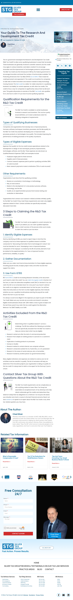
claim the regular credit (35, 280)
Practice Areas (27, 569)
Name (5, 498)
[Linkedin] (68, 595)
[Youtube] (63, 595)
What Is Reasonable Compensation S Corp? (10, 457)
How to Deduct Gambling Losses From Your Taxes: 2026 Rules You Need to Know (63, 106)
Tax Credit (38, 91)
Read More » (7, 461)
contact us (9, 399)
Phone (5, 504)
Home (36, 562)
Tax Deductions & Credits (17, 29)
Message (6, 517)
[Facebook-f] (58, 595)
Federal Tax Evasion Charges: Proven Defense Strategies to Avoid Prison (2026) (63, 83)
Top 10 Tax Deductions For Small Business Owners (36, 457)
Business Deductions (63, 59)
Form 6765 (8, 278)
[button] (38, 10)
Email (5, 511)
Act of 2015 (34, 77)
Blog (39, 569)
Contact (49, 569)
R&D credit (19, 84)
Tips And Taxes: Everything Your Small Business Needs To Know (60, 458)
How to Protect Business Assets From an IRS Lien (64, 94)
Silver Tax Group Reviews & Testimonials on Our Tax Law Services (36, 566)
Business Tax (5, 29)
